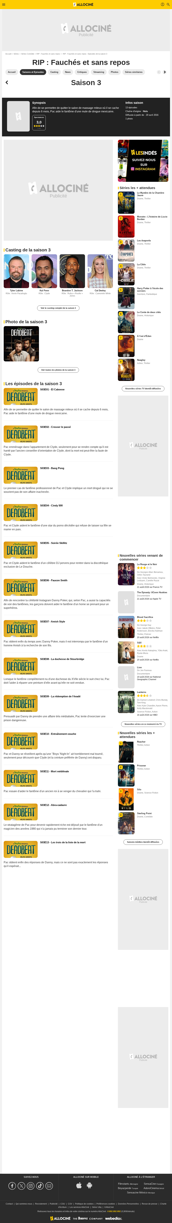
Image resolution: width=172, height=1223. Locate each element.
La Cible (141, 264)
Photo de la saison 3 (26, 321)
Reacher (141, 741)
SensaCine (150, 1183)
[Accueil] (83, 4)
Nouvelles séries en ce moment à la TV (143, 724)
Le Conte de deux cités (149, 312)
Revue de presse (149, 1204)
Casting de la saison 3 (28, 249)
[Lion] (126, 677)
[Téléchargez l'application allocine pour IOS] (81, 1184)
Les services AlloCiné (79, 1207)
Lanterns (141, 692)
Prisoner (141, 765)
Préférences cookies (105, 1204)
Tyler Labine (16, 290)
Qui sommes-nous (24, 1204)
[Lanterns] (126, 702)
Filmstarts (123, 1183)
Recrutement (41, 1204)
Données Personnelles (128, 1204)
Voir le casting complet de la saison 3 (58, 308)
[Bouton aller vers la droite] (165, 72)
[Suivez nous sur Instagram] (31, 1186)
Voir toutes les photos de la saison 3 (58, 370)
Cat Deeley (100, 290)
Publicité (54, 1204)
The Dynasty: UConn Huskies (152, 592)
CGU (62, 1204)
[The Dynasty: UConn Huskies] (126, 602)
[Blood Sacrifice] (126, 627)
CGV (70, 1204)
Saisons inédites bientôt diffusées (143, 842)
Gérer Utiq (96, 1207)
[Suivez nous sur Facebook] (12, 1186)
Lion (139, 667)
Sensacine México (137, 1192)
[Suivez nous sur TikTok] (40, 1186)
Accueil (8, 54)
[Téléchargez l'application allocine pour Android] (91, 1184)
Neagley (141, 360)
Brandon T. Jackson (72, 290)
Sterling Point (144, 813)
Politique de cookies (84, 1204)
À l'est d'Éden (144, 336)
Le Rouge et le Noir (147, 564)
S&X (139, 642)
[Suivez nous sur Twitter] (22, 1186)
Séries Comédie (27, 54)
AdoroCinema (151, 1188)
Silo (139, 789)
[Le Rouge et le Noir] (126, 574)
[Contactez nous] (49, 1186)
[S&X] (126, 652)
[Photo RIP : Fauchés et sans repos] (21, 343)
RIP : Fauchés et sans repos (48, 54)
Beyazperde (124, 1188)
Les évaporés (144, 240)
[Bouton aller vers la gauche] (159, 72)
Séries (16, 54)
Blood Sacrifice (145, 617)
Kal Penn (44, 290)
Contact (9, 1204)
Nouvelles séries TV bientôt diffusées (143, 388)
